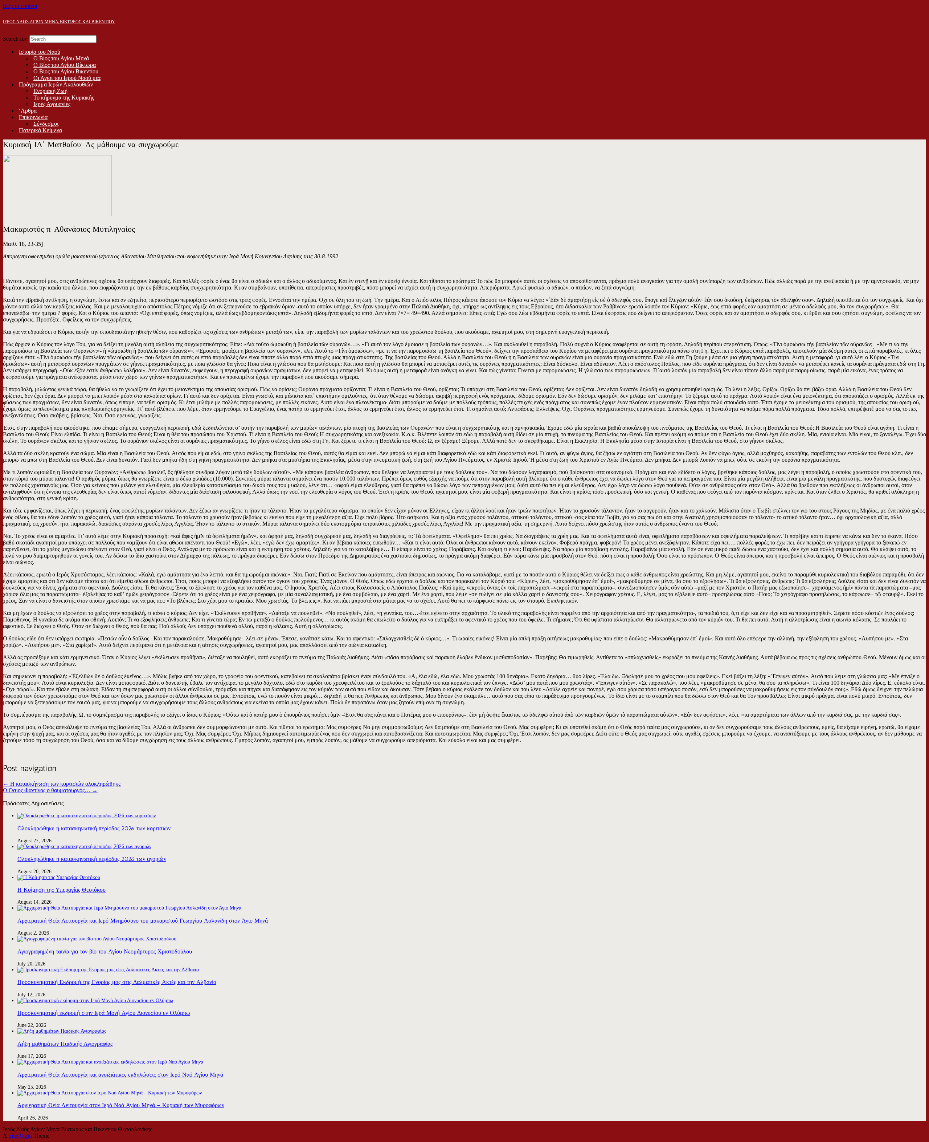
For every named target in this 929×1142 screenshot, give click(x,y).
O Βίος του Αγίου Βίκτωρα (64, 65)
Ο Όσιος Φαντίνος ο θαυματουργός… (50, 790)
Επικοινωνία (33, 117)
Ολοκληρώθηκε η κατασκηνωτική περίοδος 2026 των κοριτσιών (94, 828)
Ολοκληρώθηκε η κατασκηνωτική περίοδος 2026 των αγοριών (91, 858)
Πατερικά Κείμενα (40, 130)
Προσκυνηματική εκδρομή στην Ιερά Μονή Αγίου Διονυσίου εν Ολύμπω (103, 1012)
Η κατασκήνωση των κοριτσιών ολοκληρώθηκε (62, 784)
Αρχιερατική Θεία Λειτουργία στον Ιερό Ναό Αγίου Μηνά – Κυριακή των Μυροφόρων (120, 1105)
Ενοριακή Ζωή (50, 91)
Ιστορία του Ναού (39, 52)
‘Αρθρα (28, 111)
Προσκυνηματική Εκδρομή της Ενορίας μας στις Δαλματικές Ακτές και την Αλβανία (116, 982)
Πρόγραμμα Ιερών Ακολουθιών (56, 84)
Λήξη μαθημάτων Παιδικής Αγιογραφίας (64, 1043)
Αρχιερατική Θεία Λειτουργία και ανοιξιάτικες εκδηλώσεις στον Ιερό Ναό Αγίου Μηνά (120, 1074)
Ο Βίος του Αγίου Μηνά (61, 58)
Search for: (15, 39)
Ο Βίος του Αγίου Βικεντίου (65, 71)
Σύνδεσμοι (45, 124)
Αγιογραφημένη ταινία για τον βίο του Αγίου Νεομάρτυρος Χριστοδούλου (104, 951)
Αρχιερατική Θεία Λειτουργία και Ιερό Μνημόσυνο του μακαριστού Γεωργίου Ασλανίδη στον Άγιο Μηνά (142, 920)
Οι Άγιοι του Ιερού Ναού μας (67, 78)
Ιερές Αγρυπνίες (51, 104)
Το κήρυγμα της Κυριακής (63, 97)
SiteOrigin (20, 1136)
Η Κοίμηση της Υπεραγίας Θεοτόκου (61, 889)
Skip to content (20, 6)
